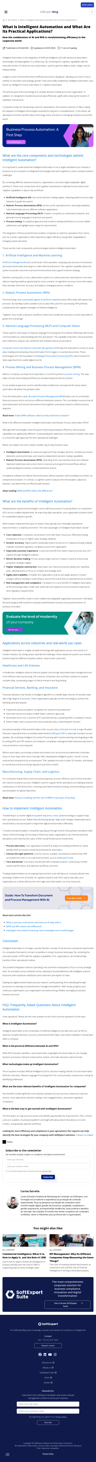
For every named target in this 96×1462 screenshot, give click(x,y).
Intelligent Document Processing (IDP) (54, 355)
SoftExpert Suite (65, 857)
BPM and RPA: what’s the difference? (34, 490)
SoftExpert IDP (57, 733)
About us (47, 1367)
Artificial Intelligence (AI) (14, 262)
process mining (72, 374)
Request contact (48, 1345)
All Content (12, 20)
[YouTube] (50, 1354)
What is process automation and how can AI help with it (33, 922)
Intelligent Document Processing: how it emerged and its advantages (40, 930)
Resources (47, 1362)
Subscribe (48, 1177)
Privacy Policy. (47, 1171)
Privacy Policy (48, 1453)
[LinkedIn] (45, 1354)
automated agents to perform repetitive (41, 299)
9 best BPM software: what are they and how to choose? (42, 415)
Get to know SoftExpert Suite (65, 1305)
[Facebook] (40, 1354)
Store (46, 1377)
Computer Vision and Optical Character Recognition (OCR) (30, 347)
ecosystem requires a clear (45, 815)
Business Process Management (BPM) (46, 396)
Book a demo (87, 5)
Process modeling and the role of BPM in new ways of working (45, 797)
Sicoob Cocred (69, 729)
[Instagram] (55, 1354)
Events (47, 1382)
